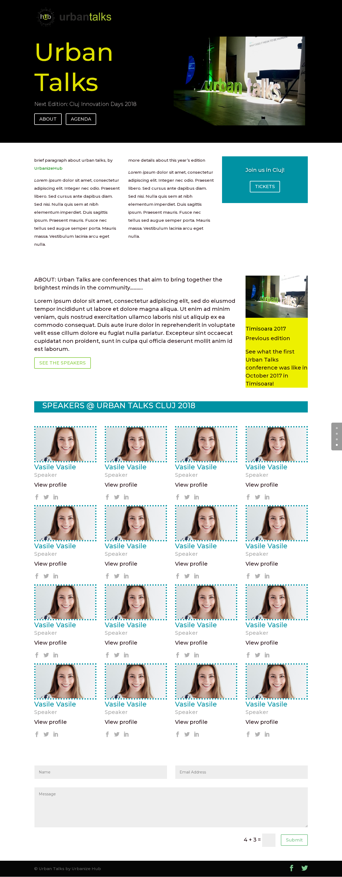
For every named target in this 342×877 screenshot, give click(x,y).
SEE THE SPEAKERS (62, 363)
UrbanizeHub (198, 11)
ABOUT (48, 119)
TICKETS (265, 186)
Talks (96, 11)
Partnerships (126, 11)
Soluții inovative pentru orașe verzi (134, 23)
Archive (159, 11)
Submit (294, 840)
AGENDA (81, 119)
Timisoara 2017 (266, 329)
